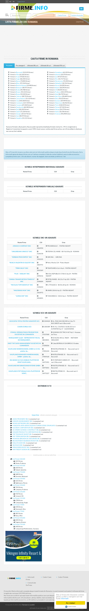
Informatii (64, 598)
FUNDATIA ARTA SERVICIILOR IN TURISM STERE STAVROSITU (34, 425)
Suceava (57, 101)
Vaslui (57, 111)
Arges (18, 79)
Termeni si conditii (28, 605)
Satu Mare (58, 96)
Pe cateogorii (20, 65)
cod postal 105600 (18, 485)
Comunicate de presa (31, 584)
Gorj (17, 116)
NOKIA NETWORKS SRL (21, 423)
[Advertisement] (44, 41)
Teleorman (58, 103)
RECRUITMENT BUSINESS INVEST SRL (26, 441)
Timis (57, 105)
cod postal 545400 (18, 478)
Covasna (19, 105)
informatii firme (30, 578)
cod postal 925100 (18, 465)
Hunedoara (59, 72)
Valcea (57, 109)
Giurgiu (18, 114)
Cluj (17, 101)
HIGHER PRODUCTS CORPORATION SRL (27, 432)
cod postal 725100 (18, 524)
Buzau (18, 94)
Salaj (56, 94)
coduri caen (47, 577)
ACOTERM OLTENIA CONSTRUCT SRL (26, 430)
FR (13, 1)
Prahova (58, 92)
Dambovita (19, 107)
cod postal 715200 (18, 472)
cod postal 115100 (18, 498)
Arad (17, 77)
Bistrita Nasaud (21, 85)
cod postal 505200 (18, 518)
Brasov (18, 92)
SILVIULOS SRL (18, 445)
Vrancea (57, 114)
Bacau (18, 81)
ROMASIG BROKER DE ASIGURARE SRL (26, 438)
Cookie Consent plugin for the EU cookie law (70, 606)
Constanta (19, 103)
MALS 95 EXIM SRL (19, 443)
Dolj (17, 109)
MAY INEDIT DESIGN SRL (21, 449)
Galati (18, 111)
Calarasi (18, 96)
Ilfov (56, 79)
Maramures (59, 81)
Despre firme (35, 415)
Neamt (57, 87)
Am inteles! (70, 603)
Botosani (19, 87)
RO (7, 1)
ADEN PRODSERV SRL (20, 419)
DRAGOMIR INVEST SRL (21, 447)
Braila (18, 90)
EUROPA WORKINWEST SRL (23, 421)
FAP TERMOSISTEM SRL (21, 436)
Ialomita (57, 74)
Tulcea (57, 107)
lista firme (80, 22)
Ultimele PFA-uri (59, 65)
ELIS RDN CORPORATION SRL (23, 428)
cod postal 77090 (18, 505)
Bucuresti (19, 72)
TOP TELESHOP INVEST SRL (22, 434)
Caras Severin (20, 98)
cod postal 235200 (18, 492)
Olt (56, 90)
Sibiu (56, 98)
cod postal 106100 (18, 459)
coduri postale (63, 577)
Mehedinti (58, 83)
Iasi (56, 77)
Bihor (18, 83)
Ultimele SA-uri (46, 65)
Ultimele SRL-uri (32, 65)
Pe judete (9, 65)
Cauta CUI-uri (21, 1)
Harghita (19, 118)
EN (10, 1)
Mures (57, 85)
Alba (17, 74)
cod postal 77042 (18, 511)
